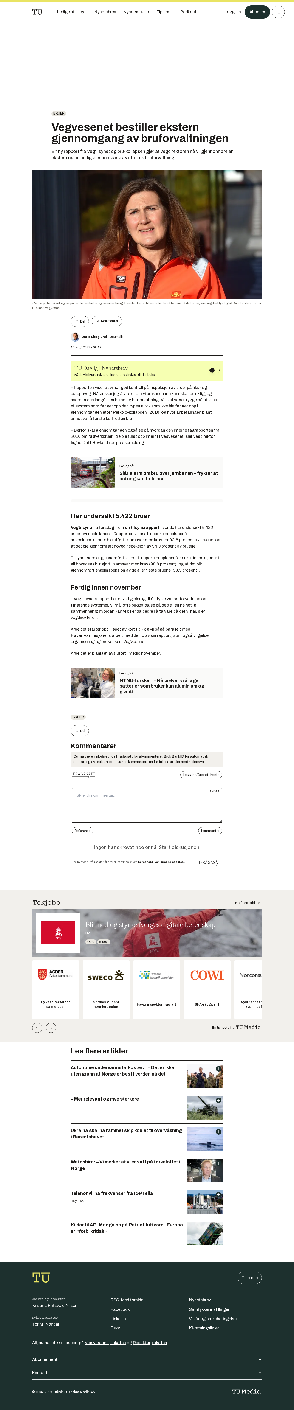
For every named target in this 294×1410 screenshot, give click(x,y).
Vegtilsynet (82, 527)
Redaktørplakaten (150, 1342)
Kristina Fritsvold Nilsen (54, 1305)
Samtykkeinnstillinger (209, 1309)
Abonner (257, 12)
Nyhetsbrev (200, 1300)
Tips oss (250, 1277)
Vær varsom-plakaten (105, 1342)
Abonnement (44, 1359)
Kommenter (109, 321)
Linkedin (118, 1319)
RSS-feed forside (126, 1300)
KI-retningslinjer (204, 1328)
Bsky (115, 1328)
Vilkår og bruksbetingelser (213, 1319)
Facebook (120, 1309)
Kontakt (39, 1373)
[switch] (214, 370)
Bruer (59, 113)
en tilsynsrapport (142, 527)
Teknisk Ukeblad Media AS (74, 1392)
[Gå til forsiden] (37, 12)
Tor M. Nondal (45, 1324)
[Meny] (278, 12)
